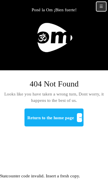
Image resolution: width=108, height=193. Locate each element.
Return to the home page (55, 120)
